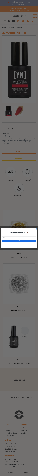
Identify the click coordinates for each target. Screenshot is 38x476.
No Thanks (19, 243)
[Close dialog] (36, 229)
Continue (19, 241)
